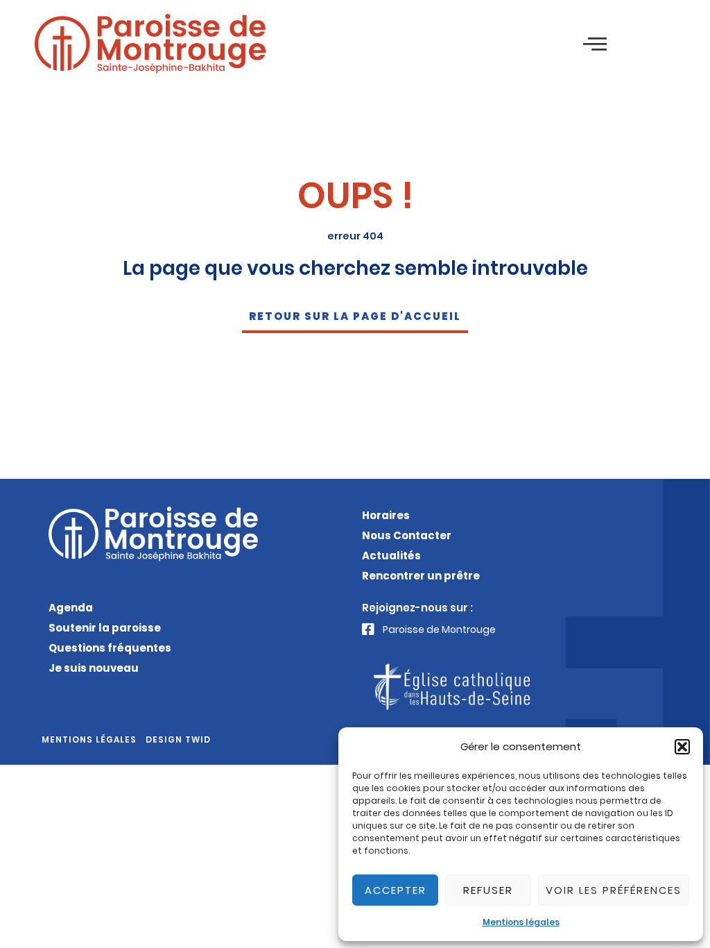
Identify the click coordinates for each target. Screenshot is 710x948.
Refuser (488, 890)
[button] (682, 747)
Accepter (395, 890)
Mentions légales (521, 922)
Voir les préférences (614, 890)
